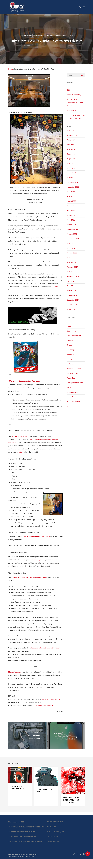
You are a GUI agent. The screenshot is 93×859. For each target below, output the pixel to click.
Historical (70, 364)
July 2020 (70, 243)
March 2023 (71, 201)
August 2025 (71, 140)
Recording (71, 378)
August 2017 (71, 309)
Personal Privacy (61, 35)
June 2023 (71, 192)
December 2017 (73, 300)
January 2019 (72, 272)
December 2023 (73, 182)
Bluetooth (71, 326)
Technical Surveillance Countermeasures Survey (30, 577)
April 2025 (71, 145)
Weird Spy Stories (73, 401)
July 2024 (70, 163)
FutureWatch (72, 354)
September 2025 (73, 135)
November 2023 (73, 187)
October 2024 (72, 154)
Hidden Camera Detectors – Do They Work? (75, 102)
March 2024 (71, 173)
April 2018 (71, 286)
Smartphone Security (75, 383)
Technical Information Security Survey (35, 536)
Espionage (50, 35)
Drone (69, 345)
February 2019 (72, 267)
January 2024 (72, 178)
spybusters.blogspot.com (51, 699)
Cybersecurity (39, 35)
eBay (21, 452)
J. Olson (55, 287)
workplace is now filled (20, 436)
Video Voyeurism (73, 397)
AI (68, 321)
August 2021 (71, 215)
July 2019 (70, 258)
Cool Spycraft (72, 331)
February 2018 (72, 295)
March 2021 (71, 225)
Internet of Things (74, 369)
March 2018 (71, 290)
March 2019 (71, 262)
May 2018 (70, 281)
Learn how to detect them (43, 705)
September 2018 (73, 276)
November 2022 (73, 210)
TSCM (71, 35)
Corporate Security (26, 35)
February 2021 (72, 229)
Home (10, 69)
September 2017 (73, 305)
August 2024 (71, 159)
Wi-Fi (69, 406)
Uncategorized (72, 392)
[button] (84, 7)
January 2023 (72, 206)
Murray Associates (15, 672)
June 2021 (71, 220)
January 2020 (72, 253)
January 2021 (72, 234)
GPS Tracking (72, 359)
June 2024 (71, 168)
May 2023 (70, 196)
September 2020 (73, 239)
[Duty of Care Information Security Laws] (27, 735)
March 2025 (71, 149)
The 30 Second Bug (74, 95)
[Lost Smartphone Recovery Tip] (65, 735)
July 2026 (70, 130)
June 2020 (71, 248)
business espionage (38, 560)
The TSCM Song (73, 110)
